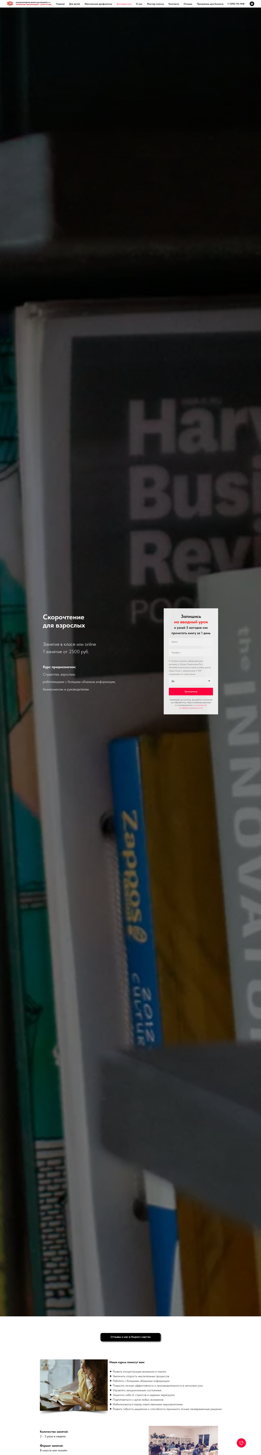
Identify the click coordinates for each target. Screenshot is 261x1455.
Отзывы (188, 3)
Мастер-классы (155, 3)
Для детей (74, 3)
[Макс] (252, 4)
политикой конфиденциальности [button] (193, 706)
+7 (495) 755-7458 (235, 4)
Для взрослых (124, 3)
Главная (60, 3)
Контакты (174, 3)
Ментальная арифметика (98, 3)
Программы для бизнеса (210, 3)
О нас (139, 3)
